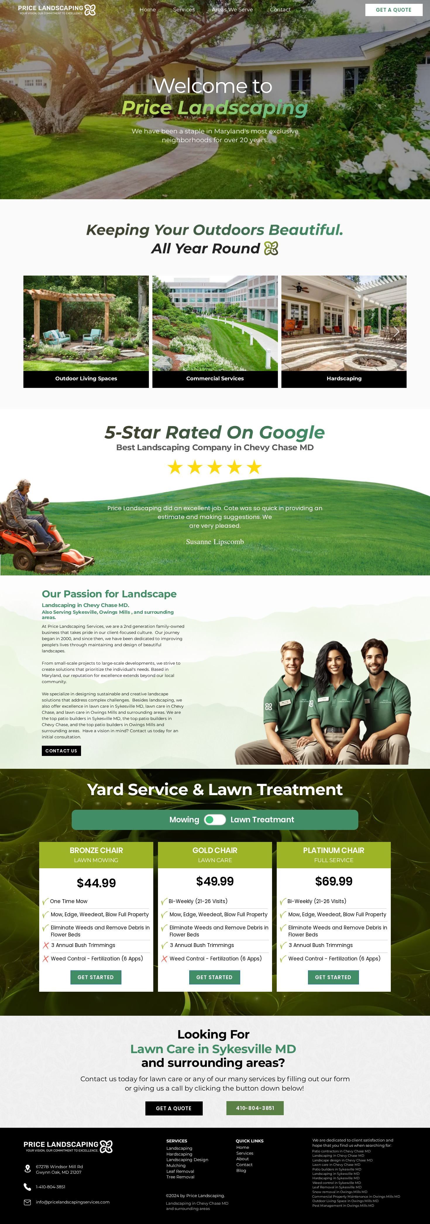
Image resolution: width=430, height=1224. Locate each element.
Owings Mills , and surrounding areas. (107, 614)
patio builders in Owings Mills (125, 724)
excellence (111, 675)
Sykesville (85, 612)
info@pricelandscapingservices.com (73, 1202)
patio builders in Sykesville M (87, 718)
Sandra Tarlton (215, 551)
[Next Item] (396, 332)
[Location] (27, 1168)
